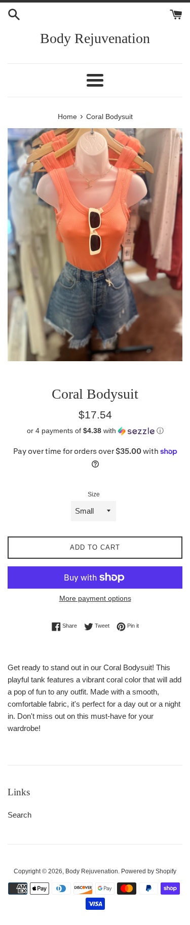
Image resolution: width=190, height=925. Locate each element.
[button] (95, 431)
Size (94, 494)
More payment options (95, 598)
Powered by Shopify (148, 871)
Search (19, 815)
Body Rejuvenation (95, 38)
